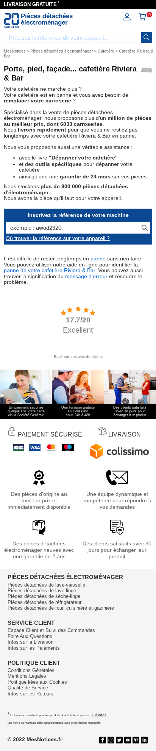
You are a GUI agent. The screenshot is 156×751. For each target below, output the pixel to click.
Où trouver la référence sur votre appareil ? (58, 238)
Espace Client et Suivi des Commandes (51, 630)
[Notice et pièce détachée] (11, 20)
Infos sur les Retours (30, 694)
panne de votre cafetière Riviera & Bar (49, 270)
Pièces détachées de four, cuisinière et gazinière (61, 608)
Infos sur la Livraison (30, 642)
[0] (143, 19)
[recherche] (146, 37)
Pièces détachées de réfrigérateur (44, 602)
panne (98, 258)
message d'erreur (86, 276)
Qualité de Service (28, 688)
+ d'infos (99, 715)
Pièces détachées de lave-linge (42, 590)
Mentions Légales (27, 676)
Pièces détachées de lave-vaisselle (46, 585)
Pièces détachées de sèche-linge (44, 596)
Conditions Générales (31, 670)
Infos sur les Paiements (34, 648)
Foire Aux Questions (30, 636)
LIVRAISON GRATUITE (30, 4)
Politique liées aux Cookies (37, 682)
